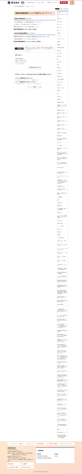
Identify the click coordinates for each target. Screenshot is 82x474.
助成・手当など (60, 82)
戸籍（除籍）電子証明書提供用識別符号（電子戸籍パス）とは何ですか (62, 376)
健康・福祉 (59, 18)
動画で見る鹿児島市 (60, 47)
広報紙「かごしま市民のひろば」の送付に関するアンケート (62, 395)
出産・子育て (59, 53)
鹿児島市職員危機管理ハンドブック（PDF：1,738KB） (27, 41)
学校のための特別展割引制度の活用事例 (62, 139)
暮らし (58, 15)
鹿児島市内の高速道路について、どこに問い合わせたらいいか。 (62, 420)
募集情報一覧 (59, 135)
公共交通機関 (59, 197)
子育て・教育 (59, 21)
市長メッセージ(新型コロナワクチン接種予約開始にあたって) (62, 163)
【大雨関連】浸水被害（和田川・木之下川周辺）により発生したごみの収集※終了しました (62, 386)
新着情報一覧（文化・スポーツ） (62, 122)
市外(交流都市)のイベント (61, 432)
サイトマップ (59, 36)
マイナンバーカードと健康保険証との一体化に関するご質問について (62, 216)
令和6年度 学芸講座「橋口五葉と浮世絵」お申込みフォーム (62, 320)
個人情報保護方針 (40, 443)
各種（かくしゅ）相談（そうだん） (62, 261)
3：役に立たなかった (35, 79)
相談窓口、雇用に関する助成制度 (62, 194)
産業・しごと (59, 30)
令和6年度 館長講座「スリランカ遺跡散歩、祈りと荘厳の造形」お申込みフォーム (62, 311)
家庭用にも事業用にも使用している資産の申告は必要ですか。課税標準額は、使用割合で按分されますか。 (62, 357)
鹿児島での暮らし (60, 223)
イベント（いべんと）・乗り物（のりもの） (62, 249)
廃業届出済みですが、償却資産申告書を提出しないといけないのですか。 (62, 340)
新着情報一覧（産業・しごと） (62, 129)
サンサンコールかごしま (13, 459)
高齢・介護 (59, 70)
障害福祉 (58, 67)
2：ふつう (26, 79)
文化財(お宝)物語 (60, 304)
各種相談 (58, 234)
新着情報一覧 (59, 76)
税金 (58, 93)
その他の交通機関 (60, 79)
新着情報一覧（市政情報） (62, 132)
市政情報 (58, 33)
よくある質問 (59, 145)
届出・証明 (59, 61)
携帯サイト (21, 443)
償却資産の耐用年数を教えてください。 (62, 363)
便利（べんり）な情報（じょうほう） (62, 257)
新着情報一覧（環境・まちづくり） (62, 125)
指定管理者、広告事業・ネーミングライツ (62, 190)
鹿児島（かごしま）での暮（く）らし (62, 245)
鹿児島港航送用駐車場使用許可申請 (62, 331)
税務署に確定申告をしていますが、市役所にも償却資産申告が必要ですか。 (62, 335)
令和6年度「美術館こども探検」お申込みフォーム (61, 297)
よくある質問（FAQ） (61, 237)
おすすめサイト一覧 (60, 87)
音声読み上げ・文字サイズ (53, 2)
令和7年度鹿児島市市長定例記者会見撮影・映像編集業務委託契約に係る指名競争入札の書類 (62, 292)
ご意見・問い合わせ (27, 467)
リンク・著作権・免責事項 (52, 443)
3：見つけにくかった (37, 83)
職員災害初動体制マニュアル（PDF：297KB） (25, 29)
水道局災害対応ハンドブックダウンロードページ (62, 405)
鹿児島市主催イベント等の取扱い (62, 149)
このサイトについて (60, 38)
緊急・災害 (59, 229)
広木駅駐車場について (61, 186)
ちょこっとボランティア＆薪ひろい (62, 177)
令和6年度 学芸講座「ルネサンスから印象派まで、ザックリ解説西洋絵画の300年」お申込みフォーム (62, 326)
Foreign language (30, 2)
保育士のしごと (60, 212)
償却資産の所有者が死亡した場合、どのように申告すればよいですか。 (62, 351)
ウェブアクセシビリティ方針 (66, 443)
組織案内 (58, 41)
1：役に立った (18, 79)
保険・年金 (59, 96)
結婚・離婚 (59, 56)
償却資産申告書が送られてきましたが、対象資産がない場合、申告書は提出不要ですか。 (62, 346)
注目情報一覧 (59, 73)
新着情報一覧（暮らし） (61, 110)
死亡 (58, 59)
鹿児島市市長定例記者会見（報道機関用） (62, 273)
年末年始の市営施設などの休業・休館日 (62, 173)
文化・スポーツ (60, 24)
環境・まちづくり (60, 27)
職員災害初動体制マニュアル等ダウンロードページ (62, 381)
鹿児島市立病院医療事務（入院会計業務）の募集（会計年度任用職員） (61, 436)
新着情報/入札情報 (60, 102)
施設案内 (58, 44)
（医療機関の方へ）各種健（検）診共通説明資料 (62, 269)
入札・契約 (59, 142)
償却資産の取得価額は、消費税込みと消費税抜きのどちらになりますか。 (62, 367)
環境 (58, 199)
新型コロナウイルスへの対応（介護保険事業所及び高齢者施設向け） (62, 153)
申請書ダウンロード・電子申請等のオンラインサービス (62, 106)
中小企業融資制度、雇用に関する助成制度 (62, 209)
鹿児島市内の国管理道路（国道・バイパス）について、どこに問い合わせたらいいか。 (62, 415)
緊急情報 (58, 99)
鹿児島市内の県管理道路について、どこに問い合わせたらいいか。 (62, 409)
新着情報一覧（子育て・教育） (62, 118)
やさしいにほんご (41, 2)
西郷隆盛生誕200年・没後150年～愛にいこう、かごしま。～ (61, 400)
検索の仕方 (59, 50)
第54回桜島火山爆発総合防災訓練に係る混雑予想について (62, 281)
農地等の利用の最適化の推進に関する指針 (62, 301)
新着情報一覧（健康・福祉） (61, 114)
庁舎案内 (12, 463)
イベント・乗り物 (60, 226)
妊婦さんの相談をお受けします (62, 372)
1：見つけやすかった (20, 83)
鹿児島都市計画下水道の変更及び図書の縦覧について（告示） (62, 286)
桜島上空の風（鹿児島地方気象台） (45, 457)
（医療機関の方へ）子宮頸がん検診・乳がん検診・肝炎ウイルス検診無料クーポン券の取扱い (62, 182)
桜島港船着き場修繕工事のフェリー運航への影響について (62, 425)
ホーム (15, 6)
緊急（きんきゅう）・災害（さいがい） (62, 253)
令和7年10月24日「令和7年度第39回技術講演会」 (62, 391)
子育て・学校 (59, 220)
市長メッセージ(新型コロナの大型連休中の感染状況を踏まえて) (62, 158)
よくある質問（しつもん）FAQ (62, 265)
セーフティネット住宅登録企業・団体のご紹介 (62, 316)
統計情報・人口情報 (14, 467)
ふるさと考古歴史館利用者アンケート (62, 277)
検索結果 (58, 90)
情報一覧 (58, 429)
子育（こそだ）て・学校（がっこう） (61, 241)
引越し (58, 64)
